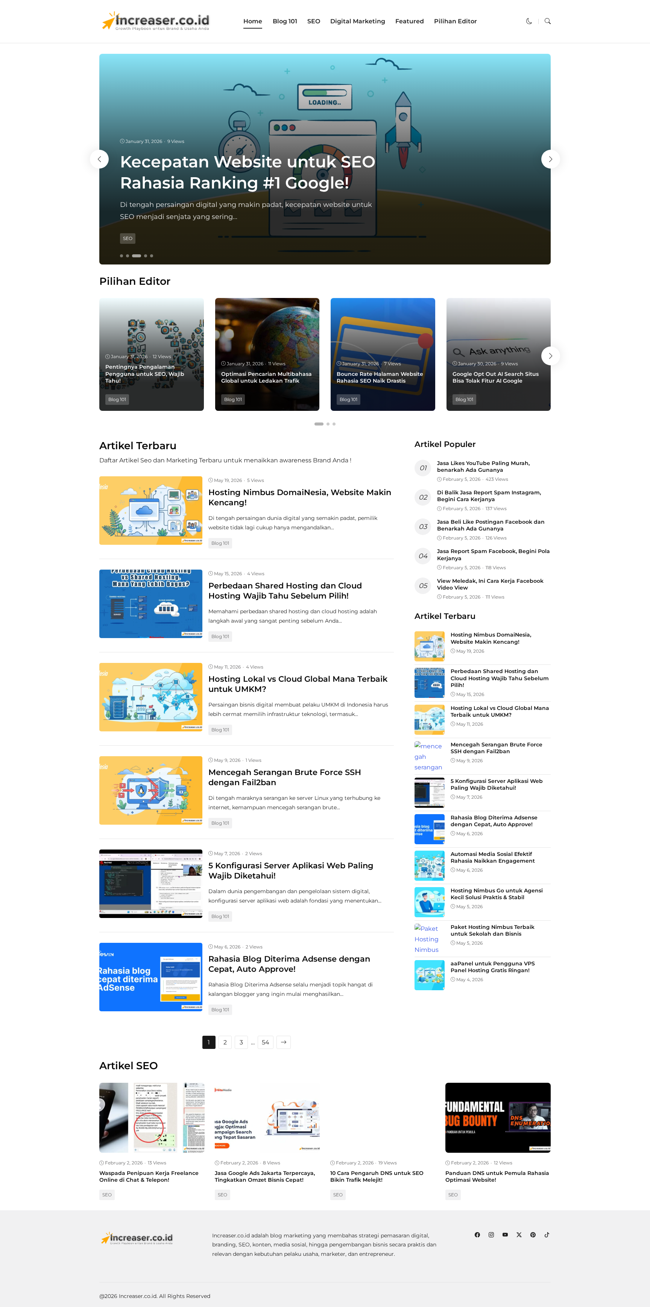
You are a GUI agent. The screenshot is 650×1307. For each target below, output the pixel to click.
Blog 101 (285, 21)
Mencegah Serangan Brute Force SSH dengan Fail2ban (496, 748)
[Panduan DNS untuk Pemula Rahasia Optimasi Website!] (498, 1147)
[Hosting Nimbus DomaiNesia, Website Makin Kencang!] (150, 539)
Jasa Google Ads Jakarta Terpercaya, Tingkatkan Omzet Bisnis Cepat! (265, 1176)
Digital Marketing (357, 21)
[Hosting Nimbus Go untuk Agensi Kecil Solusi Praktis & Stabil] (430, 911)
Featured (409, 21)
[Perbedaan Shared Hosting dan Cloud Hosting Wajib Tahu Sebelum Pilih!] (150, 632)
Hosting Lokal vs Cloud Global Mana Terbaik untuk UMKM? (500, 711)
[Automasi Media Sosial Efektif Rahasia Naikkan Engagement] (430, 875)
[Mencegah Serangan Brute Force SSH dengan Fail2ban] (150, 819)
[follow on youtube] (505, 1235)
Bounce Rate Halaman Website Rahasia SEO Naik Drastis (380, 377)
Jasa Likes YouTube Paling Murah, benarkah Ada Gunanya (483, 466)
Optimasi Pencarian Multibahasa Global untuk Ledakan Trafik (266, 377)
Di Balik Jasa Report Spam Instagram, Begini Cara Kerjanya (489, 496)
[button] (529, 21)
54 (265, 1042)
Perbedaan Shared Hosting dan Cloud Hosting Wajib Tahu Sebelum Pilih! (500, 678)
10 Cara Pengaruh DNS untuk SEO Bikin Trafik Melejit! (377, 1176)
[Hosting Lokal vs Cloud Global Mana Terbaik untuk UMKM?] (150, 725)
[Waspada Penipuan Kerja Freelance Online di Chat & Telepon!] (152, 1147)
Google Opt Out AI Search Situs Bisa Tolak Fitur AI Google (496, 377)
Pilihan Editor (455, 21)
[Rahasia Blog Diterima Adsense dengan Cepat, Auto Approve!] (150, 1005)
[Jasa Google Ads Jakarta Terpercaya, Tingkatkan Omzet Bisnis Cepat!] (267, 1147)
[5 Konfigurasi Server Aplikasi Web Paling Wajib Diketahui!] (150, 912)
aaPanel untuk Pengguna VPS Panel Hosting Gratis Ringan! (493, 967)
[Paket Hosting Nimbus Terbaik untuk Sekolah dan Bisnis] (430, 949)
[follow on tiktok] (547, 1235)
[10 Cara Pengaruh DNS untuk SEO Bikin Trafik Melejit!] (383, 1147)
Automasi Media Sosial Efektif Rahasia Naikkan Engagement (493, 857)
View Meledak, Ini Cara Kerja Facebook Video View (490, 584)
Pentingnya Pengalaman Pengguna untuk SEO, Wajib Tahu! (144, 373)
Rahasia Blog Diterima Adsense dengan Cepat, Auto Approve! (494, 821)
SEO (313, 21)
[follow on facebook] (477, 1235)
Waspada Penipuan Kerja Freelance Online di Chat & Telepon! (149, 1176)
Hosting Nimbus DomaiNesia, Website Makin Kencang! (491, 638)
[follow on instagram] (491, 1235)
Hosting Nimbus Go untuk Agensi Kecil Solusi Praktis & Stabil (497, 894)
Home (252, 21)
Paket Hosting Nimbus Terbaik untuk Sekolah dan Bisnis (493, 930)
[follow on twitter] (519, 1235)
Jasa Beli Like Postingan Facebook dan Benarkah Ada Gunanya (491, 525)
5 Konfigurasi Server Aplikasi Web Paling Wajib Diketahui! (497, 784)
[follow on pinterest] (533, 1235)
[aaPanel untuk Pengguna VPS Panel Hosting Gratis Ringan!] (430, 984)
